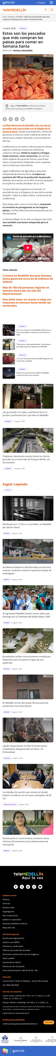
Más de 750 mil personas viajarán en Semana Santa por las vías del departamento (26, 290)
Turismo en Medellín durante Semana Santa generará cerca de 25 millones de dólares (28, 279)
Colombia (7, 758)
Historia (6, 899)
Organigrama (8, 911)
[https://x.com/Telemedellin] (22, 887)
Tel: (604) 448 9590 (11, 985)
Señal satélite (8, 958)
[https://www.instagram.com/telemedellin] (34, 887)
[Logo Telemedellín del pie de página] (28, 875)
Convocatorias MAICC (12, 962)
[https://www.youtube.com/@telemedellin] (40, 887)
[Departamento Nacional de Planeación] (20, 1039)
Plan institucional (10, 915)
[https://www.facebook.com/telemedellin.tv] (16, 887)
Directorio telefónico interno (15, 923)
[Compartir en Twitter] (11, 119)
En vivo (50, 1022)
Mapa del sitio (9, 927)
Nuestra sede (8, 907)
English (42, 2)
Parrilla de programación (13, 938)
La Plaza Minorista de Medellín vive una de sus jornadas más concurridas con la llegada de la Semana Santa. (27, 128)
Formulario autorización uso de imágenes (21, 954)
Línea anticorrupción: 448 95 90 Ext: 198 (20, 970)
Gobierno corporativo (12, 919)
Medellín (19, 17)
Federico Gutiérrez (10, 804)
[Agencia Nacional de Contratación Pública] (36, 1039)
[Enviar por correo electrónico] (23, 119)
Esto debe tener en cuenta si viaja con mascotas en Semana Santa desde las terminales (27, 302)
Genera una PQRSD (11, 942)
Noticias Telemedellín (23, 50)
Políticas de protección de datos (16, 950)
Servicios (6, 903)
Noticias (11, 17)
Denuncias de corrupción (14, 966)
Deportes (22, 355)
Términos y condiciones (13, 946)
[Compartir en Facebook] (5, 119)
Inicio (5, 17)
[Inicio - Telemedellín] (14, 9)
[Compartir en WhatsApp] (17, 119)
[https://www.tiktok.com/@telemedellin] (28, 887)
